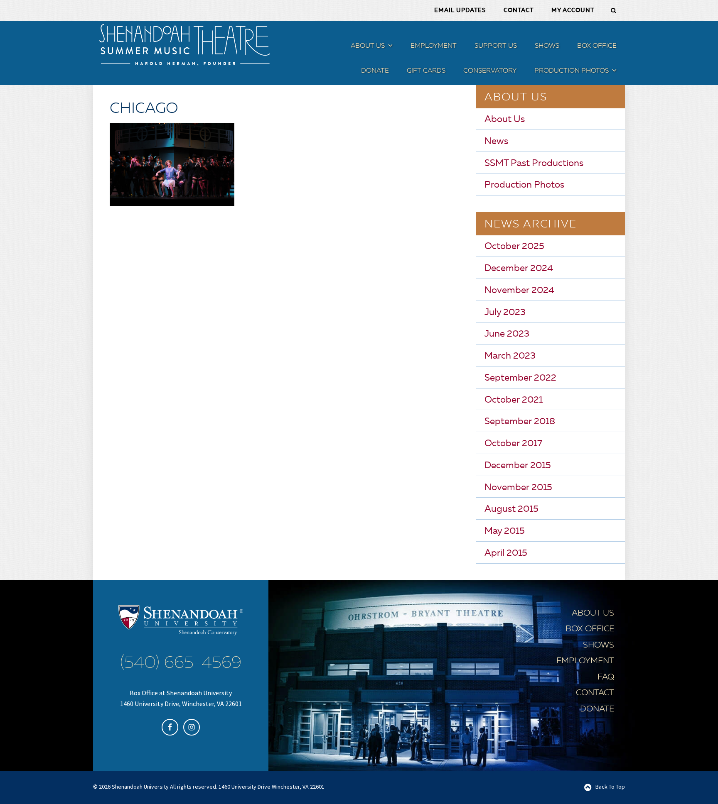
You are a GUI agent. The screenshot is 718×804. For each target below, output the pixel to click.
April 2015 (505, 553)
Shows (598, 645)
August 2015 (511, 509)
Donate (597, 709)
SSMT (184, 45)
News (496, 141)
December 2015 (517, 465)
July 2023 (505, 312)
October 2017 (513, 443)
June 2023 (506, 334)
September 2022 (520, 378)
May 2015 (504, 531)
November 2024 (519, 290)
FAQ (606, 677)
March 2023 (510, 356)
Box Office (590, 629)
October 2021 (513, 400)
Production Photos (524, 185)
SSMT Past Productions (533, 163)
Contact (595, 693)
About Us (504, 119)
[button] (389, 47)
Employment (585, 661)
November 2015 (518, 487)
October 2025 (514, 246)
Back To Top (610, 786)
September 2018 (519, 421)
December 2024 (518, 268)
